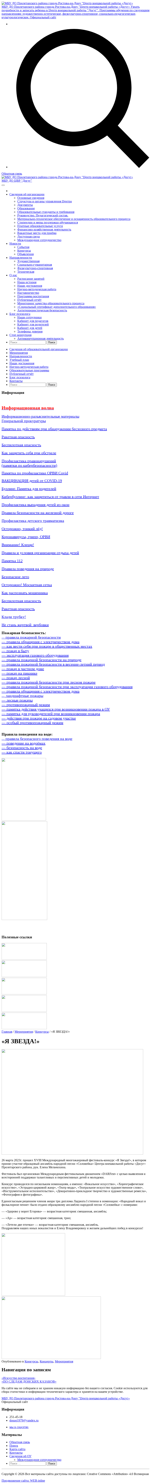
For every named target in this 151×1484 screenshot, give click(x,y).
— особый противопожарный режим (32, 723)
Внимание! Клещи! (18, 545)
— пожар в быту (15, 651)
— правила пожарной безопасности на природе (41, 660)
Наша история (26, 282)
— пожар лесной (16, 678)
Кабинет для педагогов (32, 321)
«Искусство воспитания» (18, 1378)
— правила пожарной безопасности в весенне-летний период (53, 664)
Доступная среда (28, 236)
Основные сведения (30, 197)
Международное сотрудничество (39, 240)
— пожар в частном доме (23, 669)
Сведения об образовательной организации (38, 349)
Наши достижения (29, 285)
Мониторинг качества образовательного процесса (50, 303)
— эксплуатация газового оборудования (35, 655)
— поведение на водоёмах (23, 743)
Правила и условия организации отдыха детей (40, 553)
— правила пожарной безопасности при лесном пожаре (49, 682)
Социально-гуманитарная (34, 264)
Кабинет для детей (29, 328)
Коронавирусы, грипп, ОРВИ (26, 537)
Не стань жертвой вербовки (25, 625)
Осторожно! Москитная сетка (27, 585)
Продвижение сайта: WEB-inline (23, 1480)
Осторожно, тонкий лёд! (22, 529)
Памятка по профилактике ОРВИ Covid (35, 473)
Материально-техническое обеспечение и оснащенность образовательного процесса (73, 219)
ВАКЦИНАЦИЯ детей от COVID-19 (32, 480)
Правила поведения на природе (28, 569)
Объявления (25, 254)
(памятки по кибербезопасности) (29, 465)
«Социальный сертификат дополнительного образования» (56, 306)
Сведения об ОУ (20, 1456)
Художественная (28, 261)
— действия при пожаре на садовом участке (39, 718)
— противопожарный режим (26, 705)
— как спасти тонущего (22, 752)
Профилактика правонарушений (29, 461)
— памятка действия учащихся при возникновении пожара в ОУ (56, 709)
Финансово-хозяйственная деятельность (44, 229)
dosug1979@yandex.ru (24, 1420)
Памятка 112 (12, 561)
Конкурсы (24, 250)
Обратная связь (12, 173)
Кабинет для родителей (33, 324)
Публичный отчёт (29, 299)
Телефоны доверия (29, 331)
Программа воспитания (33, 296)
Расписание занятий (30, 278)
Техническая (25, 271)
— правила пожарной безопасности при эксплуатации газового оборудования (67, 687)
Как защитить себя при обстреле (29, 453)
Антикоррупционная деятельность (40, 338)
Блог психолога (19, 314)
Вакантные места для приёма (36, 233)
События (23, 247)
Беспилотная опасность (21, 445)
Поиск (13, 1445)
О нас (13, 275)
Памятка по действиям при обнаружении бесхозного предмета (54, 429)
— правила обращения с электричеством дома (40, 642)
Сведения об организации (26, 194)
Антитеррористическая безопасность (42, 310)
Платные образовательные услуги (40, 226)
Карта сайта (17, 1449)
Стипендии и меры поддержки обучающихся (47, 222)
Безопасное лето (15, 577)
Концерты (46, 1361)
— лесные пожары (17, 700)
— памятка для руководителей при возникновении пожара (51, 714)
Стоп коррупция (20, 335)
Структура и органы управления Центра (44, 201)
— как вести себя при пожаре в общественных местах (47, 646)
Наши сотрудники (29, 317)
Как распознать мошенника (25, 593)
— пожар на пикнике (19, 673)
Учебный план (19, 359)
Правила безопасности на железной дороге (38, 512)
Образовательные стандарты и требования (45, 212)
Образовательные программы (29, 370)
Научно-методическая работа (36, 289)
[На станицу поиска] (79, 167)
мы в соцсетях (19, 1427)
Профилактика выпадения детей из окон (35, 504)
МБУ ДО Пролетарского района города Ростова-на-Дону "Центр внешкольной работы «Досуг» (66, 1398)
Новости (15, 243)
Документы (25, 205)
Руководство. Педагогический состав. (42, 215)
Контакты (16, 381)
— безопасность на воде (22, 748)
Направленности (20, 257)
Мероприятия (18, 352)
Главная (7, 1031)
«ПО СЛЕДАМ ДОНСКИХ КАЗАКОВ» (29, 1381)
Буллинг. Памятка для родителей (29, 488)
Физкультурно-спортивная (35, 268)
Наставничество (28, 292)
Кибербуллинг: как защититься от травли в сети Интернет (50, 496)
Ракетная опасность (18, 437)
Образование (26, 208)
